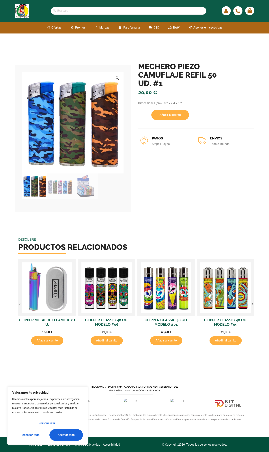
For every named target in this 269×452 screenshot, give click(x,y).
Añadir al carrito (170, 115)
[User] (226, 10)
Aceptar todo (66, 435)
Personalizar (47, 423)
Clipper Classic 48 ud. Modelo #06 (106, 322)
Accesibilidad (111, 444)
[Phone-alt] (237, 10)
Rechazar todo (30, 435)
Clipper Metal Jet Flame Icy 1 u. (47, 322)
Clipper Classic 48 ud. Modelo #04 (166, 322)
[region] (47, 415)
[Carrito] (249, 11)
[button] (117, 78)
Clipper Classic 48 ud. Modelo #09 (225, 322)
